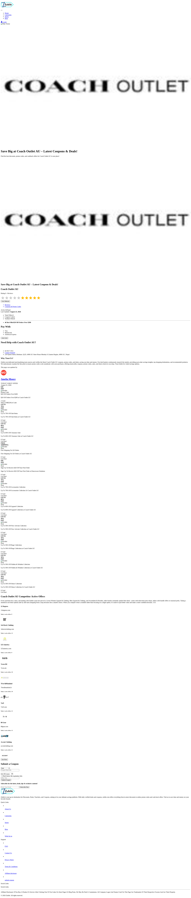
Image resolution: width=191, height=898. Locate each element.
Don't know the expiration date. (13, 776)
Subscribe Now (24, 787)
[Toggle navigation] (1, 10)
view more (4, 338)
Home (7, 13)
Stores (7, 17)
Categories (8, 15)
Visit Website (5, 301)
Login (4, 22)
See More (4, 759)
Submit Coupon (6, 780)
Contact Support (10, 353)
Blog (6, 18)
